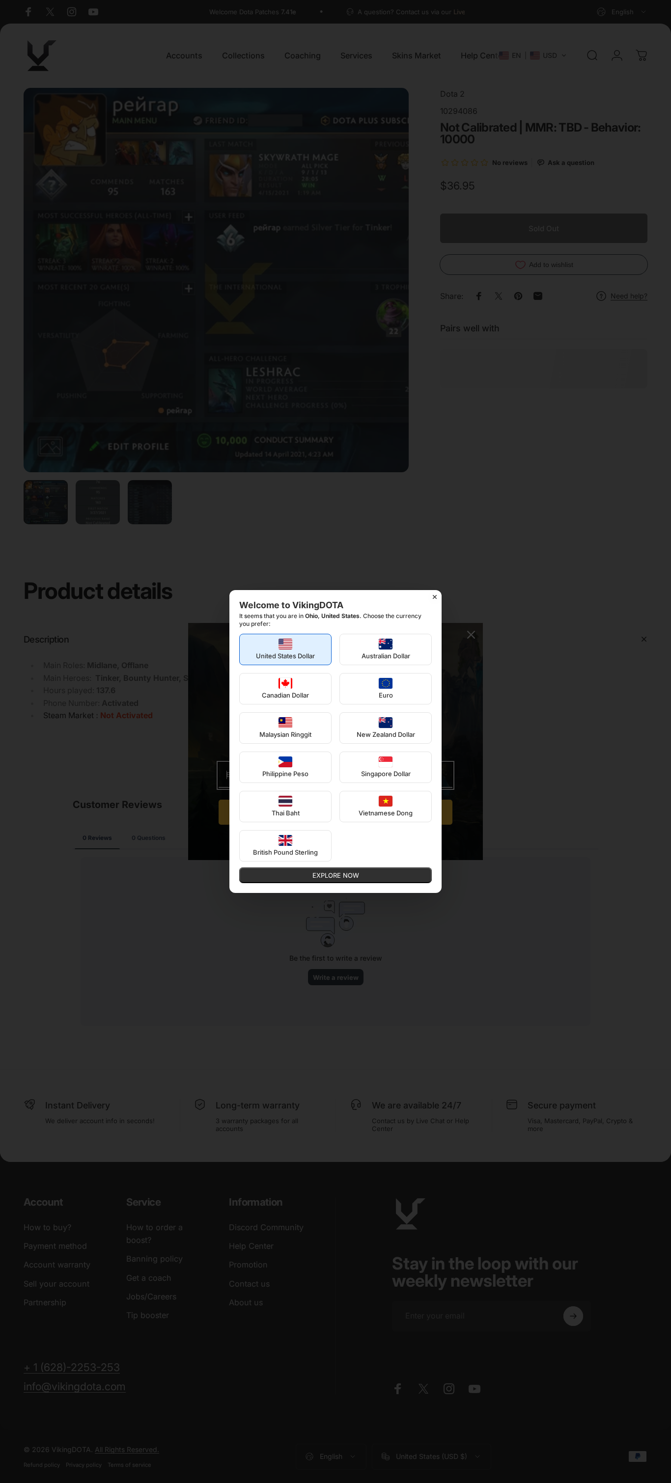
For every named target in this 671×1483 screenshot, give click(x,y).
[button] (285, 649)
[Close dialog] (435, 597)
